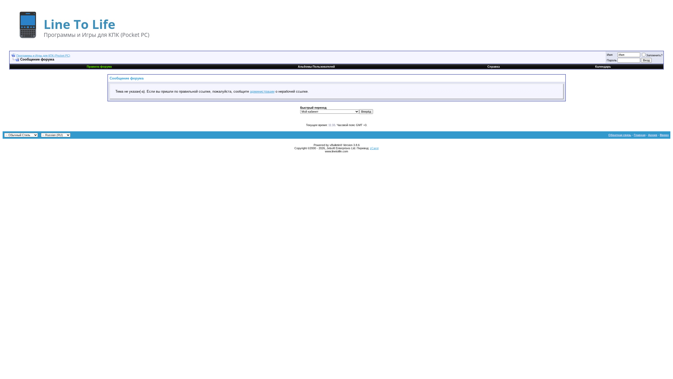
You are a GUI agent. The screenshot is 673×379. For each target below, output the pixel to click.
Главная (639, 135)
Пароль (612, 60)
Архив (652, 135)
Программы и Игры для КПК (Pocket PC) (43, 55)
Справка (493, 66)
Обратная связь (619, 135)
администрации (262, 91)
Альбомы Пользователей (316, 66)
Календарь (603, 66)
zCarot (374, 148)
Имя (610, 54)
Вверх (664, 135)
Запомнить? (654, 55)
